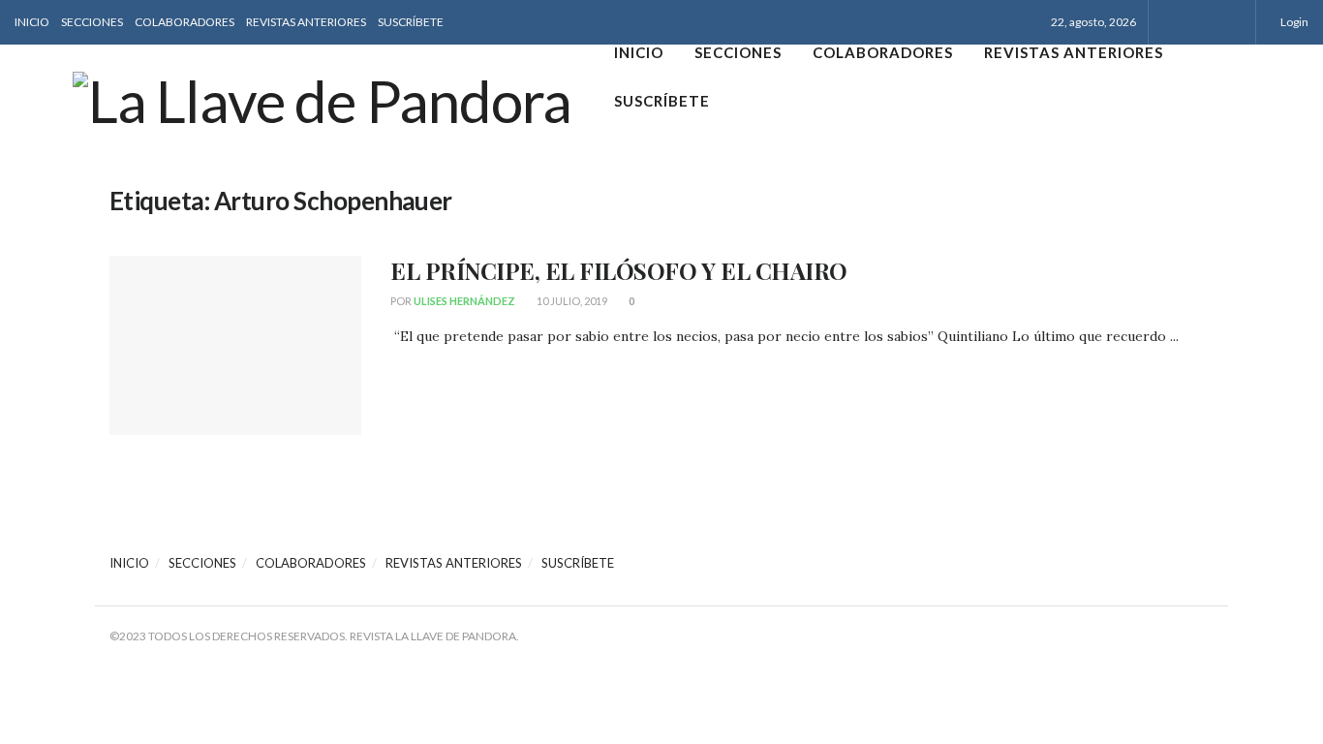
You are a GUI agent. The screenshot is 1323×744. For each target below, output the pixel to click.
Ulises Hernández (464, 300)
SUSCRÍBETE (411, 22)
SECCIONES (92, 22)
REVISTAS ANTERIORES (306, 22)
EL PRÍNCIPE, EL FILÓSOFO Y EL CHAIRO (618, 270)
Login (1293, 22)
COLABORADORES (184, 22)
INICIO (32, 22)
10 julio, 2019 (571, 300)
